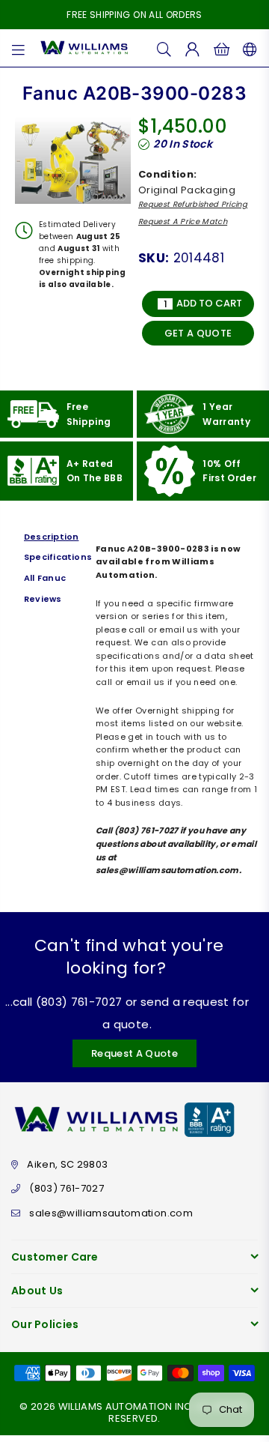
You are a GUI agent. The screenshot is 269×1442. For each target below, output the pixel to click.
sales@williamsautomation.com (111, 1213)
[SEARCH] (164, 48)
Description (51, 537)
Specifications (56, 557)
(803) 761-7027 (66, 1188)
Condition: (167, 174)
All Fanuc (45, 578)
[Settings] (247, 48)
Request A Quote (134, 1053)
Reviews (43, 599)
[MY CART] (221, 48)
